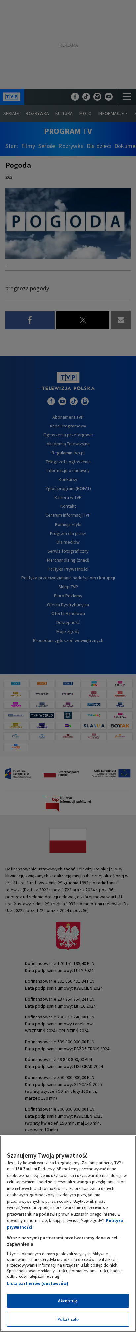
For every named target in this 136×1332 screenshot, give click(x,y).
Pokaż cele (68, 1319)
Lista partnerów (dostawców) (37, 1283)
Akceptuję (68, 1301)
